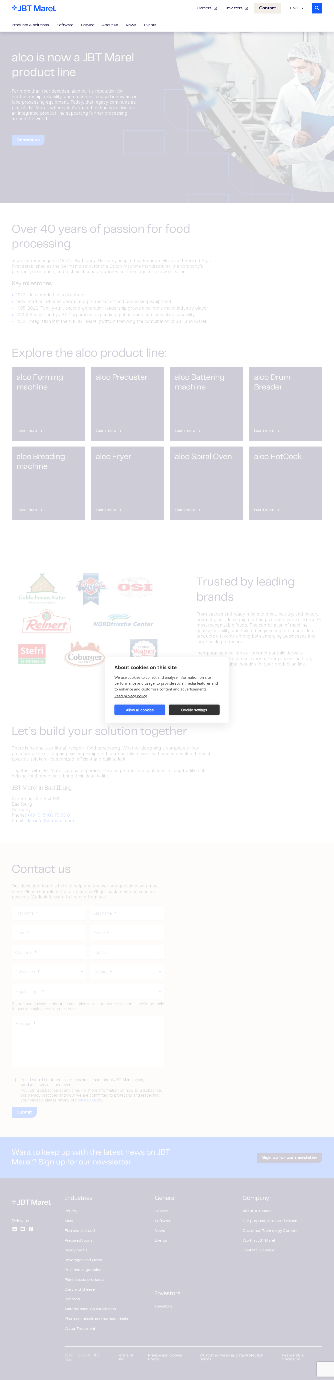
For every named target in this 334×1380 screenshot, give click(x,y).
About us (110, 25)
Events (150, 25)
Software (65, 25)
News (131, 25)
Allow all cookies (140, 709)
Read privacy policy (130, 695)
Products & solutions (30, 25)
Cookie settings (194, 709)
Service (87, 25)
